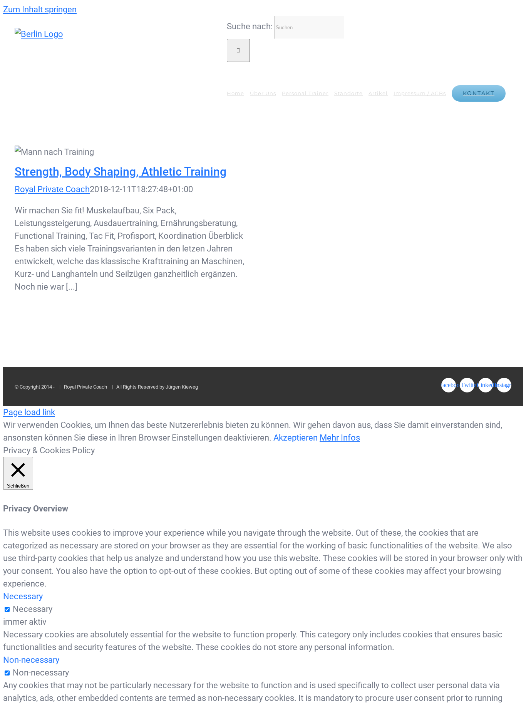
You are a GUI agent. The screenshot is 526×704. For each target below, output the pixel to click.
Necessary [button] (23, 596)
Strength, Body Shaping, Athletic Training (130, 152)
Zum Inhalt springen (40, 9)
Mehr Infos (340, 438)
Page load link (29, 412)
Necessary (32, 609)
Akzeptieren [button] (295, 438)
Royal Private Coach (52, 189)
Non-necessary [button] (31, 660)
